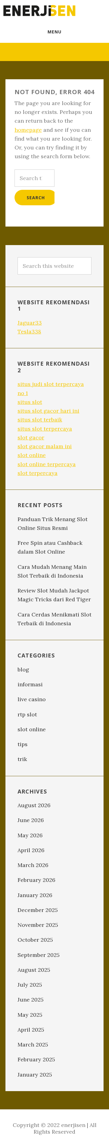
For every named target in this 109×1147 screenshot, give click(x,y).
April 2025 (31, 1029)
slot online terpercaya (47, 464)
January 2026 (35, 895)
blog (23, 669)
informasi (30, 684)
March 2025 (33, 1044)
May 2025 (30, 1014)
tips (23, 744)
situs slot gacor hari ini (48, 410)
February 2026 (36, 879)
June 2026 (31, 820)
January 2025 (35, 1074)
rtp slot (27, 714)
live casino (32, 699)
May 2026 (30, 835)
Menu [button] (54, 32)
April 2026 (31, 850)
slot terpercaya (38, 472)
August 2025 (34, 969)
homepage (28, 129)
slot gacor (31, 437)
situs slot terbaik (40, 419)
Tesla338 (29, 331)
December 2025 (38, 909)
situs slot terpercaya (45, 428)
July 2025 (30, 984)
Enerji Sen (39, 10)
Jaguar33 (30, 322)
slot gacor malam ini (45, 446)
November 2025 (38, 924)
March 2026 (33, 865)
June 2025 (31, 999)
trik (22, 759)
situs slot (30, 401)
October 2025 (35, 939)
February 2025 (36, 1059)
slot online (32, 455)
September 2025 (39, 954)
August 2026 (34, 805)
